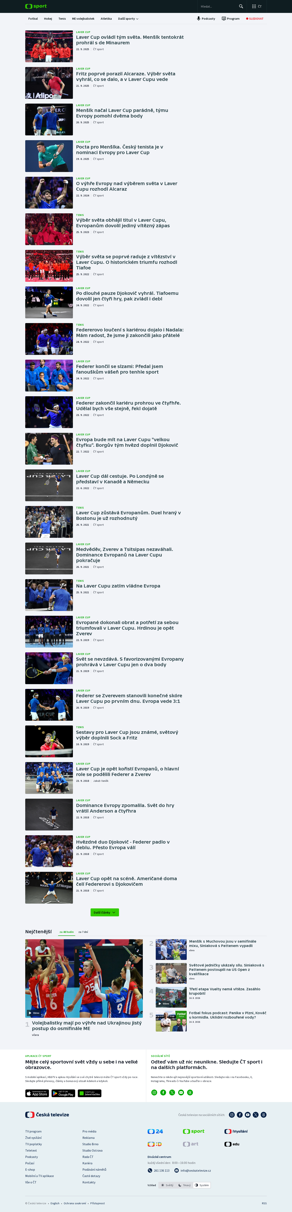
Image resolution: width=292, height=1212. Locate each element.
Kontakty (88, 1182)
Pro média (89, 1131)
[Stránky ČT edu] (231, 1145)
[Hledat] (241, 6)
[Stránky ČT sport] (193, 1133)
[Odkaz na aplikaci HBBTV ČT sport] (90, 1093)
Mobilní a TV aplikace (39, 1176)
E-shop (30, 1169)
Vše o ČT (31, 1182)
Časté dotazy (91, 1176)
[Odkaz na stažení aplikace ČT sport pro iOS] (37, 1093)
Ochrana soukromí (75, 1203)
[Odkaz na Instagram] (154, 1092)
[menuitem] (33, 18)
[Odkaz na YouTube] (181, 1092)
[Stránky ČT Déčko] (155, 1145)
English (55, 1203)
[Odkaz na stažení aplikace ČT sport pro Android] (63, 1093)
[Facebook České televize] (240, 1115)
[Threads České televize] (263, 1115)
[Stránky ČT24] (155, 1133)
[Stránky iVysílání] (236, 1133)
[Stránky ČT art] (190, 1145)
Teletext (31, 1150)
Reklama (88, 1138)
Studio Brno (90, 1144)
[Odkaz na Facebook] (163, 1092)
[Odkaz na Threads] (190, 1092)
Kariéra (87, 1163)
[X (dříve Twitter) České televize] (255, 1115)
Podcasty (31, 1157)
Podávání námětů (94, 1169)
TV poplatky (33, 1144)
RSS (264, 1203)
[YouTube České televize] (248, 1115)
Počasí (29, 1163)
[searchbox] (218, 6)
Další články (102, 912)
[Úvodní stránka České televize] (47, 1115)
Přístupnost (97, 1203)
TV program (33, 1131)
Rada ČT (88, 1157)
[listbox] (184, 1185)
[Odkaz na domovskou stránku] (42, 6)
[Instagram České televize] (232, 1115)
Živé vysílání (33, 1138)
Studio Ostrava (92, 1150)
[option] (167, 1185)
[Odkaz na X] (172, 1092)
